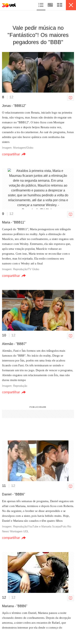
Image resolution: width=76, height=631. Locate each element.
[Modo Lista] (41, 4)
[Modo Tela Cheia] (50, 4)
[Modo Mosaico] (59, 4)
